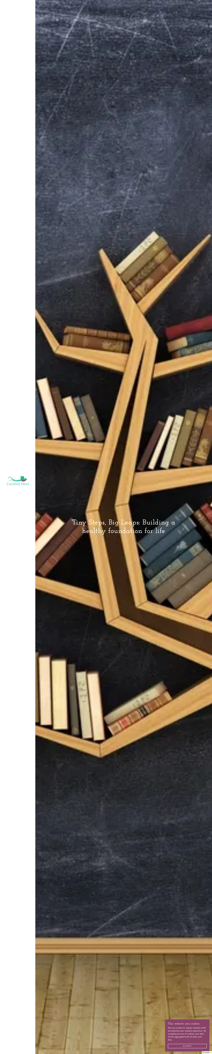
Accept (187, 1046)
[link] (17, 480)
